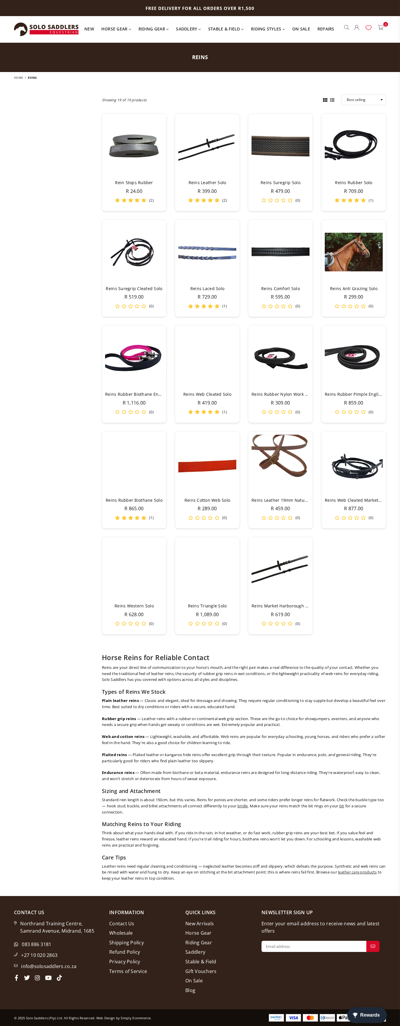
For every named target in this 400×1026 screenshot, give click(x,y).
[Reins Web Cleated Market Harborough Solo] (354, 464)
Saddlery (187, 29)
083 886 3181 (36, 944)
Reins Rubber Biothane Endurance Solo (145, 394)
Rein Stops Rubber (134, 182)
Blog (190, 990)
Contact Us (121, 923)
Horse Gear (115, 29)
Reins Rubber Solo (353, 182)
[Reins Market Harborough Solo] (281, 569)
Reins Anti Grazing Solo (353, 288)
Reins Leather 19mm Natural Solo (286, 500)
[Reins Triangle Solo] (207, 569)
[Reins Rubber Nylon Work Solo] (281, 358)
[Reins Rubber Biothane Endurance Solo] (134, 358)
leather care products (357, 872)
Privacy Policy (124, 961)
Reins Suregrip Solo (280, 182)
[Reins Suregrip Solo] (281, 146)
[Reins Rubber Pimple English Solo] (354, 358)
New (89, 29)
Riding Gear (152, 29)
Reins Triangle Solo (207, 606)
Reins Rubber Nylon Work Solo (282, 394)
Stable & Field (224, 29)
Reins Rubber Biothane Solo (134, 500)
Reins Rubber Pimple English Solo (359, 394)
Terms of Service (128, 971)
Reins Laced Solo (207, 288)
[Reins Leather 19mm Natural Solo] (281, 464)
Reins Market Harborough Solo (283, 606)
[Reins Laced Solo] (207, 252)
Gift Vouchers (200, 971)
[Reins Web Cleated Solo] (207, 358)
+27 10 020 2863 (39, 955)
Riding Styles (267, 29)
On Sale (301, 29)
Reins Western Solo (134, 606)
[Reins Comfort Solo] (281, 252)
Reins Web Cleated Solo (207, 394)
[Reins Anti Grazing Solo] (354, 252)
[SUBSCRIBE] (373, 946)
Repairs (325, 29)
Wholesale (121, 933)
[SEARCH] (346, 29)
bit (341, 806)
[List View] (332, 99)
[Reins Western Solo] (134, 569)
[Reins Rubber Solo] (354, 146)
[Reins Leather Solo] (207, 146)
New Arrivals (199, 923)
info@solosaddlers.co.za (48, 966)
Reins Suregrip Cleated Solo (134, 288)
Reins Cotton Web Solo (207, 500)
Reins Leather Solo (207, 182)
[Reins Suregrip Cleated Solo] (134, 252)
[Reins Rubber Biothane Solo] (134, 464)
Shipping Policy (126, 942)
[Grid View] (325, 99)
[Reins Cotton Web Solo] (207, 464)
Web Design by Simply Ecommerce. (124, 1018)
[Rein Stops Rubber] (134, 146)
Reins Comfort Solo (280, 288)
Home (18, 78)
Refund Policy (124, 952)
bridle (242, 806)
